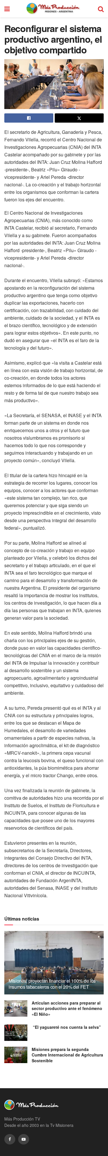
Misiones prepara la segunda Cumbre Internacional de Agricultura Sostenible (67, 1054)
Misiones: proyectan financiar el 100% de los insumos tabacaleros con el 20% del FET (52, 983)
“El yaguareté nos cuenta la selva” (66, 1027)
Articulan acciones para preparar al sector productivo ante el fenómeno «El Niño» (67, 1008)
